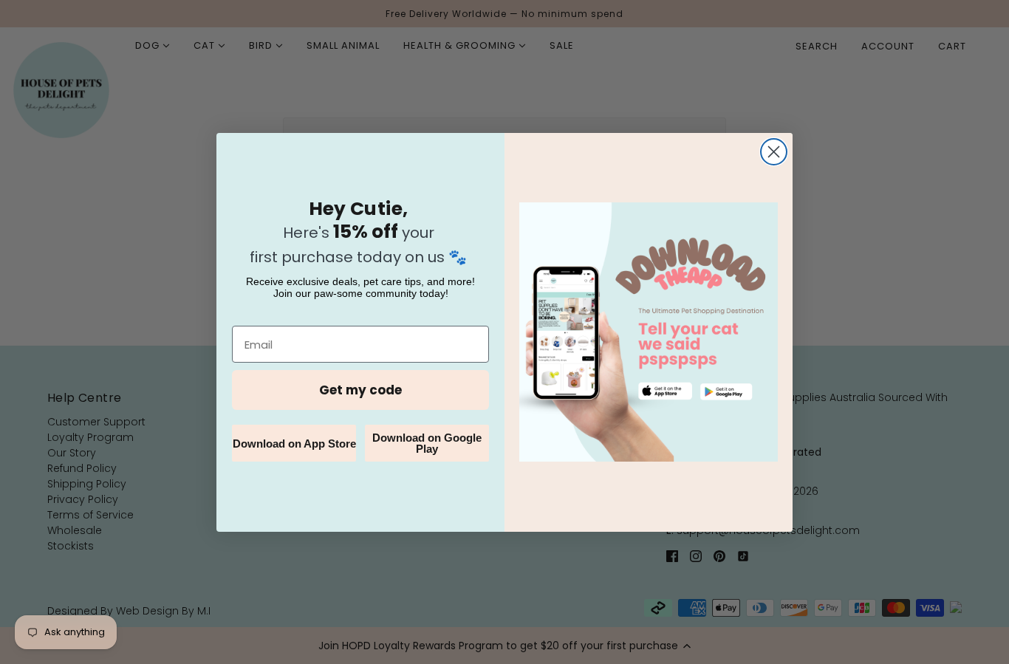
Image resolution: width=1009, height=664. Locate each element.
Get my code (360, 390)
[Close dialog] (774, 152)
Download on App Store (294, 443)
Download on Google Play (427, 443)
